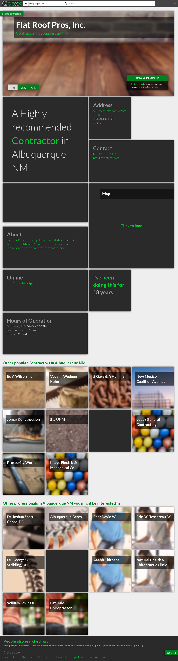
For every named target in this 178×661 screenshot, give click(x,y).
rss (103, 657)
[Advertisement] (45, 202)
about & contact (40, 657)
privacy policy (61, 657)
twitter (22, 657)
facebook (9, 657)
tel (105, 154)
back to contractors (11, 13)
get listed (79, 657)
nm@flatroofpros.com (106, 157)
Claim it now (137, 84)
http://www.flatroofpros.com (24, 283)
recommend (28, 87)
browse (93, 657)
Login (173, 3)
